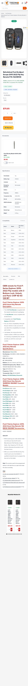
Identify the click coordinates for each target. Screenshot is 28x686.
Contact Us (11, 279)
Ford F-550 (6, 410)
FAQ (19, 276)
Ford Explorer (6, 397)
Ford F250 (6, 403)
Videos (4, 279)
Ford (5, 100)
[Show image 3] (18, 63)
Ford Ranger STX (7, 416)
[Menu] (2, 3)
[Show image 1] (4, 63)
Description (5, 276)
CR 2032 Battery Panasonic (14, 375)
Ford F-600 (6, 412)
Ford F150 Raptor (7, 401)
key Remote (10, 314)
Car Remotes (8, 13)
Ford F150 (6, 399)
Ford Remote (13, 310)
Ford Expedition (7, 395)
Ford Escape (6, 393)
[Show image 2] (11, 63)
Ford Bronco (6, 388)
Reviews (13, 276)
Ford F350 (6, 405)
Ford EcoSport (6, 390)
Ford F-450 (6, 407)
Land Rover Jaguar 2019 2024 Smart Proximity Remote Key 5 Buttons (10, 516)
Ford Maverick (7, 414)
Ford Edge (6, 418)
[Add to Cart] (11, 529)
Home (2, 13)
